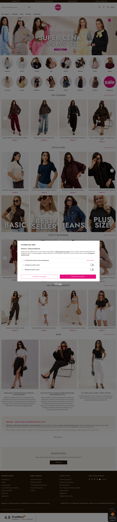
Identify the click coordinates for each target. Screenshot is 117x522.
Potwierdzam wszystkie (78, 276)
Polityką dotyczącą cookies (62, 251)
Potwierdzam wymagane (39, 276)
